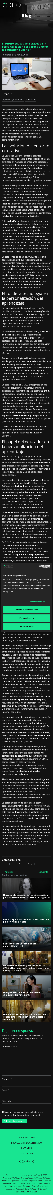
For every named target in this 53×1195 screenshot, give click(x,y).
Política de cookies (34, 1183)
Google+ (31, 863)
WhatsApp (22, 863)
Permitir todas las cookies (26, 610)
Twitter (6, 863)
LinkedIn (39, 863)
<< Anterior (7, 871)
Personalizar (25, 618)
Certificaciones (19, 1183)
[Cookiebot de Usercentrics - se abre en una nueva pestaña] (39, 566)
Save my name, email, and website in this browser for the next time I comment (24, 1113)
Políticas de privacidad (22, 1178)
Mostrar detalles (37, 601)
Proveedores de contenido (26, 1142)
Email (5, 1090)
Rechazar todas (27, 626)
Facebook (13, 863)
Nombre (7, 1079)
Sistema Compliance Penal (31, 1180)
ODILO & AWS (26, 1153)
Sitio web (6, 1101)
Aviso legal (7, 1178)
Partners (26, 1148)
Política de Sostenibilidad (26, 1189)
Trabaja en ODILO (26, 1137)
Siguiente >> (45, 871)
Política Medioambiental (19, 1186)
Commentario (9, 1046)
